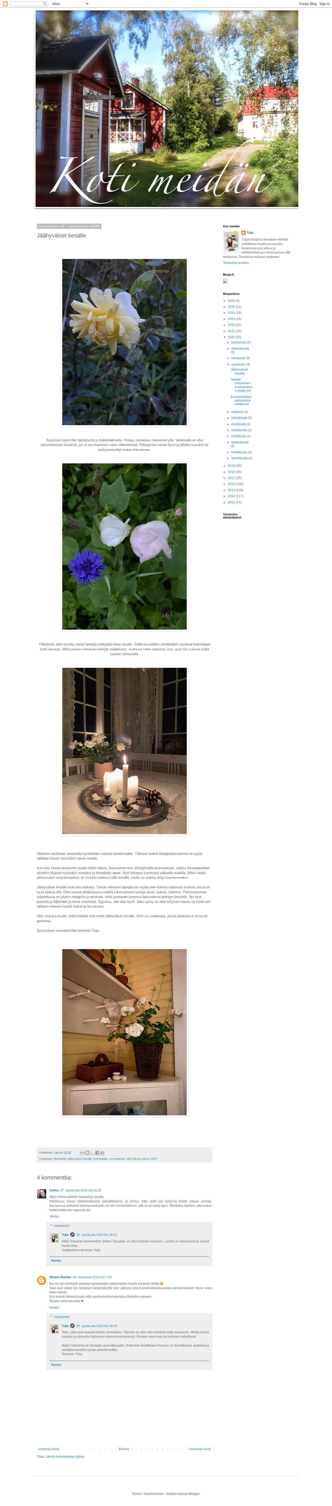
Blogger (194, 1494)
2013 (232, 502)
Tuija (65, 1235)
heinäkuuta (239, 418)
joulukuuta (239, 342)
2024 (232, 313)
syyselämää (117, 1158)
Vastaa (54, 1216)
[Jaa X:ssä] (92, 1152)
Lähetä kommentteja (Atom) (64, 1456)
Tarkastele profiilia (236, 263)
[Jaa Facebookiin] (97, 1152)
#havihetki (60, 1158)
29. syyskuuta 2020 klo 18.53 (96, 1326)
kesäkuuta (239, 424)
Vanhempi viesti (200, 1449)
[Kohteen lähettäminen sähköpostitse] (82, 1152)
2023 (232, 319)
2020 (232, 337)
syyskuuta (238, 364)
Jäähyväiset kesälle (239, 371)
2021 (232, 331)
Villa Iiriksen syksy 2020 (141, 1158)
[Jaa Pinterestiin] (102, 1152)
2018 (232, 472)
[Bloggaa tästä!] (87, 1152)
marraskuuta (240, 348)
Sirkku (54, 1190)
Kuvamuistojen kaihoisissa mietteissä (241, 400)
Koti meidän (100, 1158)
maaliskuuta (239, 442)
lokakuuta (238, 358)
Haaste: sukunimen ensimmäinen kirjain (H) (241, 385)
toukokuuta (239, 430)
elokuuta (237, 412)
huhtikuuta (239, 436)
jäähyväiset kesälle (80, 1158)
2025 (232, 307)
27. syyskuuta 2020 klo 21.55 (80, 1190)
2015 (232, 490)
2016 (232, 484)
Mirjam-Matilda (60, 1277)
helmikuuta (239, 452)
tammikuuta (239, 458)
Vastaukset (61, 1226)
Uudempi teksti (48, 1449)
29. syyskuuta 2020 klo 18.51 (96, 1235)
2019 (232, 466)
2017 (232, 478)
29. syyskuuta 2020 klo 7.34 (92, 1277)
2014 (232, 496)
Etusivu (124, 1449)
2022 (232, 325)
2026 (232, 301)
